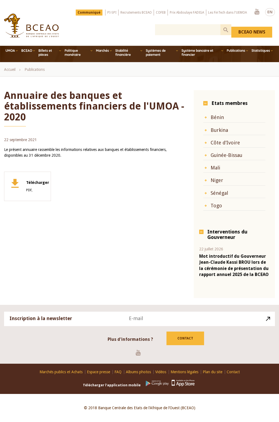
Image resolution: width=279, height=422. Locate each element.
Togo (216, 205)
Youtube (257, 12)
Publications (236, 50)
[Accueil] (31, 26)
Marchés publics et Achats (61, 372)
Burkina (219, 130)
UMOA (10, 50)
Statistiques (260, 50)
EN (270, 12)
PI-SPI (111, 12)
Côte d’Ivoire (225, 142)
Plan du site (212, 372)
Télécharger (37, 186)
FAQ (118, 372)
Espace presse (98, 372)
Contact (185, 338)
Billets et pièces (45, 52)
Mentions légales (184, 372)
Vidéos (160, 372)
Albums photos (138, 372)
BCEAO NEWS (251, 32)
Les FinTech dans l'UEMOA (227, 12)
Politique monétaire (73, 52)
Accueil (10, 69)
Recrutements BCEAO (136, 12)
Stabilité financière (123, 52)
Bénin (217, 117)
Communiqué (89, 12)
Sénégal (219, 193)
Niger (217, 180)
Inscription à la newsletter (41, 318)
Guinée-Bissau (226, 155)
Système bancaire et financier (197, 52)
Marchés (102, 50)
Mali (215, 168)
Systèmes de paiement (156, 52)
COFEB (161, 12)
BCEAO (26, 50)
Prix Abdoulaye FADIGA (187, 12)
